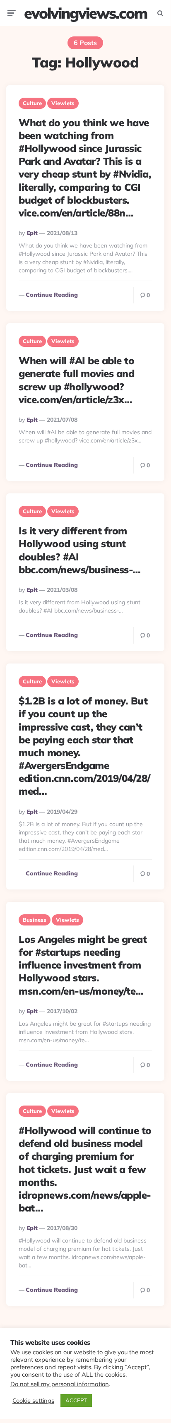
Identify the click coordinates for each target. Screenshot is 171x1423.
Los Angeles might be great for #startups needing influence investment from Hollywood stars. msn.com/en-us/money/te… (83, 965)
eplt (32, 233)
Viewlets (63, 103)
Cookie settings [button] (33, 1400)
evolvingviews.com (85, 13)
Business (34, 919)
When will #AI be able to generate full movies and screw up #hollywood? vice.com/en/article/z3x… (76, 380)
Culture (32, 103)
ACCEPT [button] (76, 1400)
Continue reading (52, 294)
